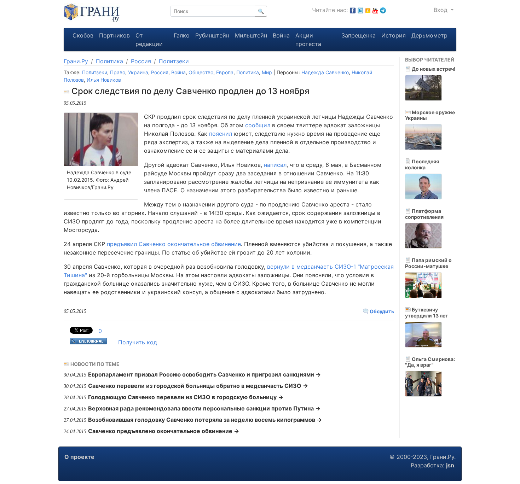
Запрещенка (358, 35)
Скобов (83, 35)
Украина (138, 72)
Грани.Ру (76, 61)
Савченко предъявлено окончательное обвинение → (163, 431)
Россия (141, 61)
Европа (224, 72)
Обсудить (381, 311)
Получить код (137, 342)
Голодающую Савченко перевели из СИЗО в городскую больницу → (185, 397)
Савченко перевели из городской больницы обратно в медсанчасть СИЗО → (198, 385)
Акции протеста (308, 39)
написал (275, 164)
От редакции (149, 39)
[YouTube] (375, 9)
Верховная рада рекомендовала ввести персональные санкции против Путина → (204, 408)
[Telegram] (383, 9)
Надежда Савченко (325, 72)
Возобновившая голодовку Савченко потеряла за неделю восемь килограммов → (205, 419)
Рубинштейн (212, 35)
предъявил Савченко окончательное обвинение (174, 243)
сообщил (257, 125)
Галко (182, 35)
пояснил (220, 133)
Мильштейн (251, 35)
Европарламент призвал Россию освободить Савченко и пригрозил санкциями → (204, 374)
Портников (114, 35)
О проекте (79, 456)
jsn (450, 465)
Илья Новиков (104, 80)
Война (281, 35)
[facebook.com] (352, 9)
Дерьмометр (429, 35)
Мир (267, 72)
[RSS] (368, 9)
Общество (201, 72)
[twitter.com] (360, 9)
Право (117, 72)
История (393, 35)
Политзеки (174, 61)
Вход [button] (441, 9)
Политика (109, 61)
